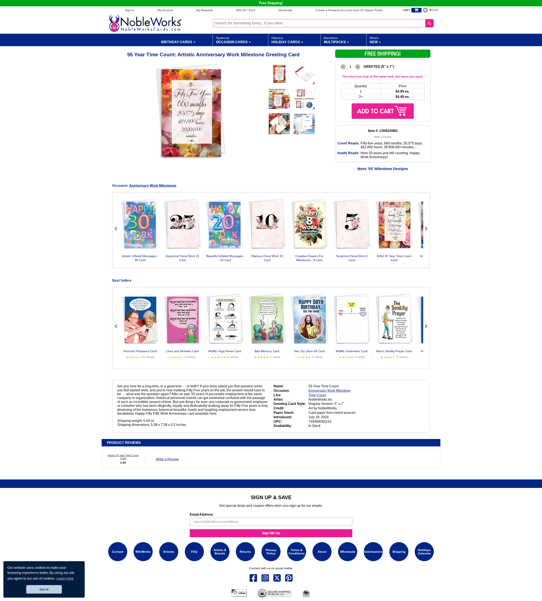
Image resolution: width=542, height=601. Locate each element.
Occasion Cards (232, 40)
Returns (245, 551)
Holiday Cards (285, 40)
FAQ (194, 551)
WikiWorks (143, 551)
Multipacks (335, 40)
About (322, 551)
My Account (165, 10)
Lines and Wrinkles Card (182, 351)
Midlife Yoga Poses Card (224, 351)
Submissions (373, 551)
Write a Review (382, 137)
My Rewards (204, 10)
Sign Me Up (271, 533)
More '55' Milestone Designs (382, 169)
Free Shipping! (271, 3)
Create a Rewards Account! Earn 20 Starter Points (349, 10)
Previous (118, 228)
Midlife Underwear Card (352, 351)
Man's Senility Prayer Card (394, 351)
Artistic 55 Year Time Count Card (123, 457)
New (374, 40)
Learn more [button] (65, 578)
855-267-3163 (245, 10)
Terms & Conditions (297, 551)
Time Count (317, 395)
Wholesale (285, 10)
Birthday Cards (176, 42)
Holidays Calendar (424, 551)
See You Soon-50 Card (309, 351)
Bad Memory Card (267, 351)
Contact (117, 551)
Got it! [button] (44, 589)
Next (424, 228)
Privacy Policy (271, 551)
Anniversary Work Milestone (329, 390)
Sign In (129, 10)
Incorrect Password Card (140, 351)
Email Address (201, 514)
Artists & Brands (220, 551)
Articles (168, 551)
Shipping (398, 551)
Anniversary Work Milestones (152, 185)
